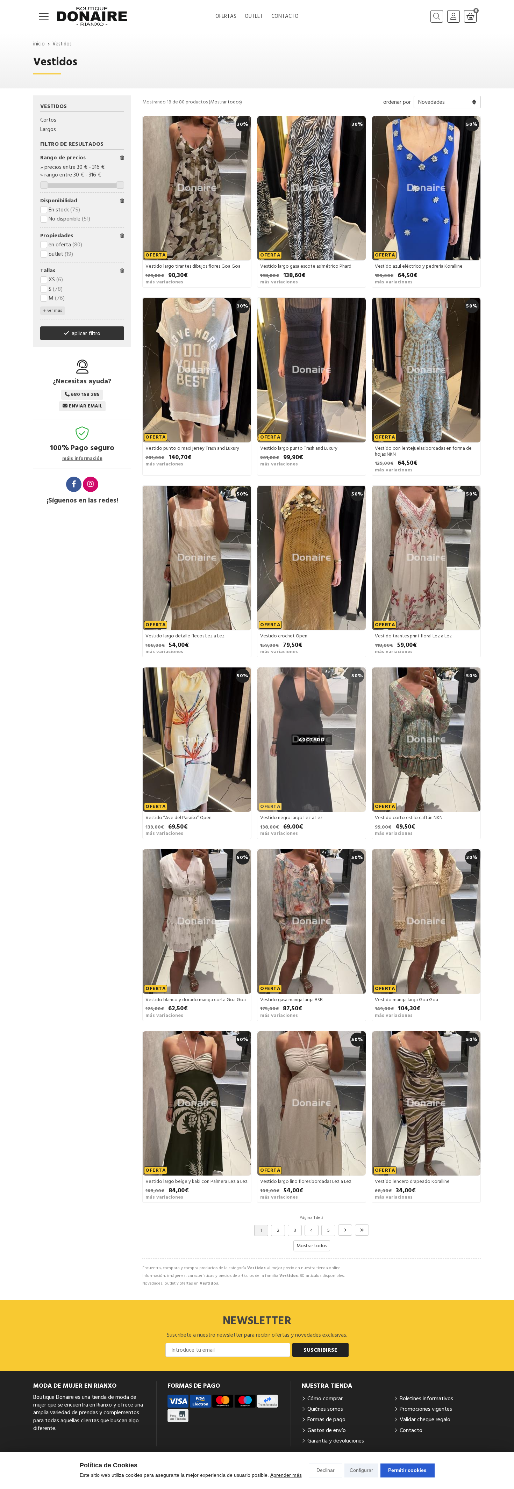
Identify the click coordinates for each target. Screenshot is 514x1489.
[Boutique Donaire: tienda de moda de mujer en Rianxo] (92, 16)
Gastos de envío (326, 1430)
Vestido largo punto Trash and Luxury (298, 448)
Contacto (411, 1430)
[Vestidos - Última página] (362, 1230)
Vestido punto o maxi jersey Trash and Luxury (192, 448)
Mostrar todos (225, 102)
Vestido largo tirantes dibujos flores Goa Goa (193, 266)
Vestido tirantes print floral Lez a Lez (413, 636)
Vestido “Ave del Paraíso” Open (178, 817)
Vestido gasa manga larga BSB (291, 999)
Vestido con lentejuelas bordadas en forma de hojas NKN (423, 451)
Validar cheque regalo (425, 1419)
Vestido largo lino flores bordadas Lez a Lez (305, 1181)
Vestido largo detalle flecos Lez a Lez (184, 636)
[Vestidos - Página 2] (345, 1230)
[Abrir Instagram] (91, 484)
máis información (82, 459)
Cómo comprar (325, 1398)
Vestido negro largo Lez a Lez (291, 817)
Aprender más (286, 1475)
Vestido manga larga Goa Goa (406, 999)
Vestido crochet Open (283, 636)
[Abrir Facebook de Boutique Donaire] (74, 484)
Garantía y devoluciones (335, 1441)
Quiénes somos (325, 1409)
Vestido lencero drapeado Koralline (412, 1181)
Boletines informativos (426, 1398)
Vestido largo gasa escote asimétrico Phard (305, 266)
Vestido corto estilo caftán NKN (409, 817)
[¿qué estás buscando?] (436, 16)
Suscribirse (320, 1350)
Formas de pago (326, 1419)
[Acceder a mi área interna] (453, 16)
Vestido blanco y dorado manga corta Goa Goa (195, 999)
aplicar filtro (86, 333)
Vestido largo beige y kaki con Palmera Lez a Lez (196, 1181)
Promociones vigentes (426, 1409)
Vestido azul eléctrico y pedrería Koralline (419, 266)
